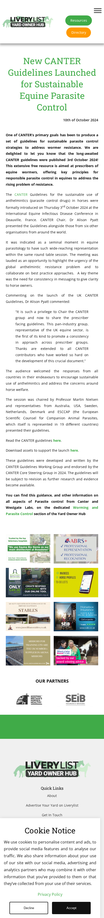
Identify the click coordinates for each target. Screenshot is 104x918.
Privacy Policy (50, 894)
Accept (71, 908)
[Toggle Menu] (98, 10)
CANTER (21, 194)
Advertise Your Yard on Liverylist (52, 805)
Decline (29, 908)
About (52, 795)
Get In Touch (52, 815)
